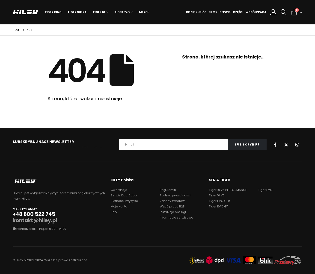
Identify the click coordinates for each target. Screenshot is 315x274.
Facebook (275, 144)
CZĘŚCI (238, 12)
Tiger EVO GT (218, 206)
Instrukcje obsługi (173, 212)
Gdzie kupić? (196, 12)
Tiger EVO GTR (219, 201)
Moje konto (119, 206)
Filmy (213, 12)
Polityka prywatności (175, 195)
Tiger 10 (99, 12)
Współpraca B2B (172, 206)
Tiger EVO (122, 12)
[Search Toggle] (283, 12)
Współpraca (256, 12)
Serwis (225, 12)
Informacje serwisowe (176, 217)
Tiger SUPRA (77, 12)
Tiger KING (53, 12)
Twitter (286, 144)
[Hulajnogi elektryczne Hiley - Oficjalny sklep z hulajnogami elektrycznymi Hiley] (25, 12)
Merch (144, 12)
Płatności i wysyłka (124, 201)
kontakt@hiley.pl (35, 220)
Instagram (297, 144)
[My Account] (273, 12)
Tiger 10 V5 (217, 195)
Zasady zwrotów (172, 201)
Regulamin (168, 190)
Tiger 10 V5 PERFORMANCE (228, 190)
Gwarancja (119, 190)
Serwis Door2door (124, 195)
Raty (114, 212)
